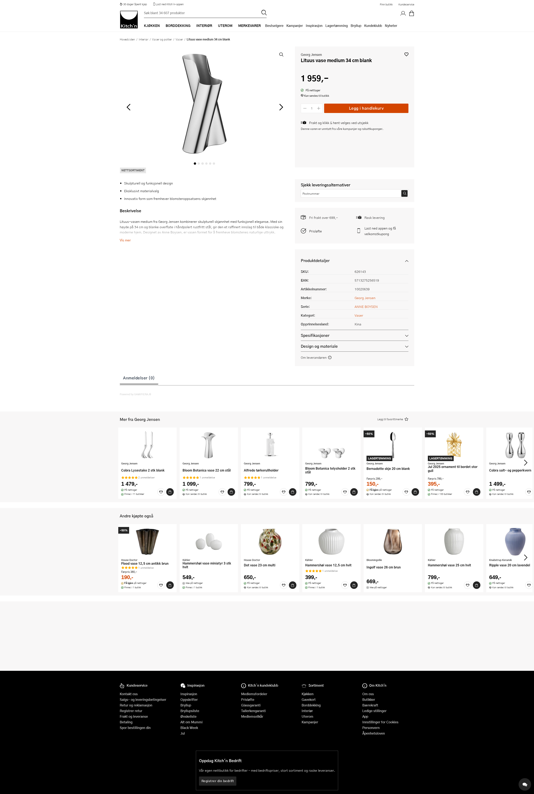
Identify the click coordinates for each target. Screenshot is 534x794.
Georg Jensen (311, 54)
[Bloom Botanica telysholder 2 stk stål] (331, 445)
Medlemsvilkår (252, 716)
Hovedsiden (127, 39)
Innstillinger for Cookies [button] (380, 722)
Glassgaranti (251, 705)
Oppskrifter (189, 699)
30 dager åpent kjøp (135, 4)
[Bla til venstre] (128, 107)
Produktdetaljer (315, 260)
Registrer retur (131, 710)
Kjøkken (308, 693)
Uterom (307, 716)
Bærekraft (370, 705)
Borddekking (311, 705)
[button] (406, 54)
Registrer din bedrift (218, 781)
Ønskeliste (188, 716)
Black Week (189, 727)
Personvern (371, 727)
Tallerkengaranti (253, 710)
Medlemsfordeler (254, 693)
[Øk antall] (319, 108)
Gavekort (309, 699)
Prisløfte (315, 231)
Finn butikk (386, 4)
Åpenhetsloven (373, 733)
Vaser (179, 39)
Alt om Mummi (191, 722)
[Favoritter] (161, 492)
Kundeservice (406, 4)
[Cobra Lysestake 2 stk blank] (147, 445)
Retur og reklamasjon (136, 705)
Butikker (368, 699)
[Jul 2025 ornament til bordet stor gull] (454, 445)
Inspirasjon (314, 25)
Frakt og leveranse (134, 716)
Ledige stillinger (374, 710)
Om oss (368, 693)
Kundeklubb (373, 25)
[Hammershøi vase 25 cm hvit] (454, 541)
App (365, 716)
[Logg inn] (403, 13)
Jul (182, 733)
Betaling (126, 722)
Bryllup (356, 25)
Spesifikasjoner (315, 335)
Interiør (143, 39)
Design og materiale (319, 346)
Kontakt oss (129, 693)
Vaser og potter (162, 39)
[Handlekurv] (411, 13)
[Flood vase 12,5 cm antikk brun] (147, 541)
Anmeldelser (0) (139, 378)
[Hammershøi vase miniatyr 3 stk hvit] (209, 541)
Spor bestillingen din (135, 727)
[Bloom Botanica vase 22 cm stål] (209, 445)
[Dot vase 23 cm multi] (270, 541)
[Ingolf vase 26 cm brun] (392, 541)
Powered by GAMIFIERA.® (135, 394)
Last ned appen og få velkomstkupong (380, 231)
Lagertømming (336, 25)
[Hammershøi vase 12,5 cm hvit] (331, 541)
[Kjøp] (170, 492)
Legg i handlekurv (366, 108)
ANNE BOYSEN (366, 306)
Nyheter (391, 25)
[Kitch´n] (129, 20)
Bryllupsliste (189, 710)
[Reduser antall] (305, 108)
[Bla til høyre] (280, 107)
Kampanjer (294, 25)
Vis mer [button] (125, 240)
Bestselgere (274, 25)
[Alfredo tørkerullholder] (270, 445)
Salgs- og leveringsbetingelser (143, 699)
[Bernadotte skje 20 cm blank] (392, 445)
